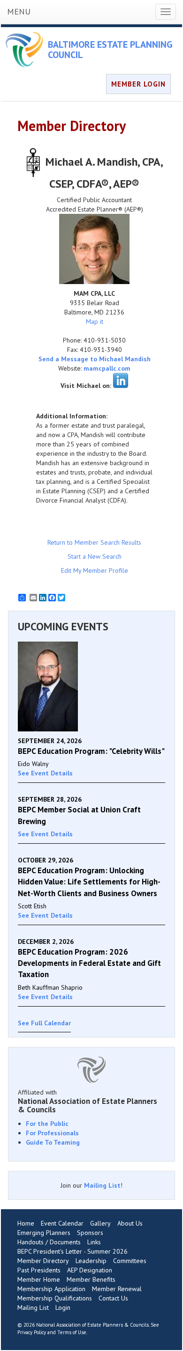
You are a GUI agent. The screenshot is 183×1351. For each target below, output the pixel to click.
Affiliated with (87, 1101)
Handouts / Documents (49, 1242)
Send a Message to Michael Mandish (94, 359)
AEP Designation (89, 1270)
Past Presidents (39, 1270)
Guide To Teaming (53, 1142)
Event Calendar (62, 1223)
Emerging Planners (43, 1232)
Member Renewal (117, 1289)
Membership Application (51, 1289)
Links (94, 1242)
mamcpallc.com (107, 368)
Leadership (91, 1260)
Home (25, 1223)
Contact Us (113, 1298)
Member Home (38, 1279)
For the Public (47, 1123)
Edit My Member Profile (94, 570)
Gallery (100, 1223)
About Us (130, 1223)
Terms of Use (71, 1332)
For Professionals (52, 1133)
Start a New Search (95, 556)
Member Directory (43, 1260)
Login (62, 1307)
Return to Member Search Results (94, 542)
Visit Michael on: (86, 385)
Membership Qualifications (54, 1298)
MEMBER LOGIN (138, 84)
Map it (94, 321)
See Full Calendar (44, 1023)
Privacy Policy (31, 1332)
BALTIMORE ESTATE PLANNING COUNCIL (110, 49)
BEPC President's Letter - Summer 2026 (72, 1251)
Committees (129, 1260)
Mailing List (102, 1185)
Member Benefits (91, 1279)
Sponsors (90, 1232)
